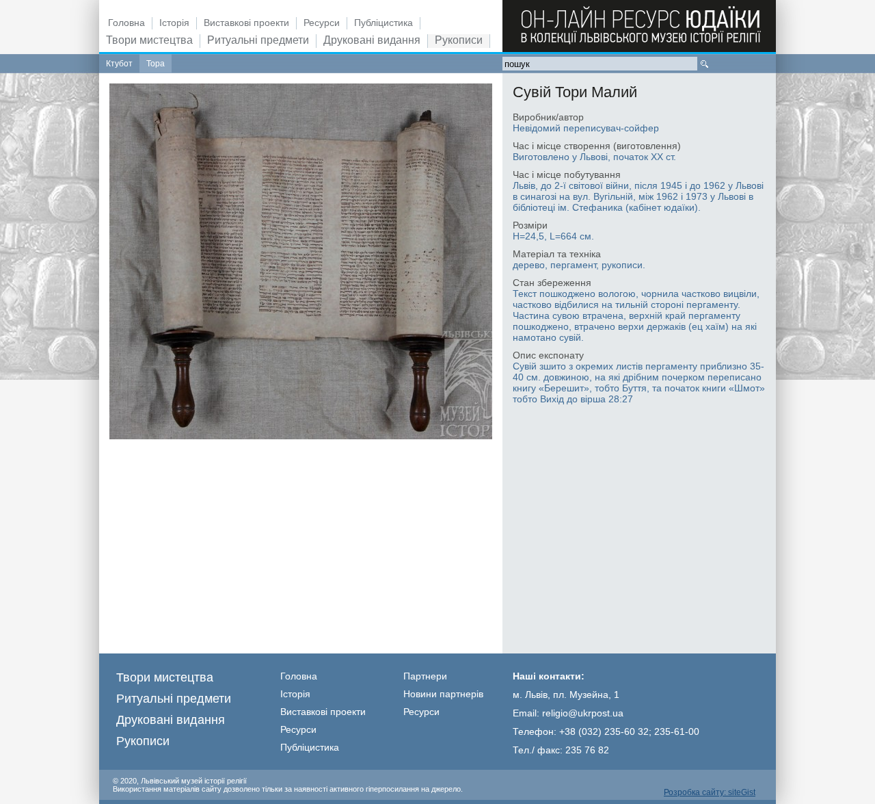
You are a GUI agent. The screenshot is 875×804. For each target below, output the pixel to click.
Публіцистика (383, 22)
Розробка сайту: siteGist (709, 792)
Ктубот (119, 63)
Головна (126, 22)
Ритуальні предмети (258, 40)
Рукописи (459, 40)
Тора (155, 63)
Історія (174, 22)
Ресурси (322, 22)
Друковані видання (371, 40)
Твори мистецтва (149, 40)
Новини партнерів (443, 693)
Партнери (425, 676)
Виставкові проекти (246, 22)
